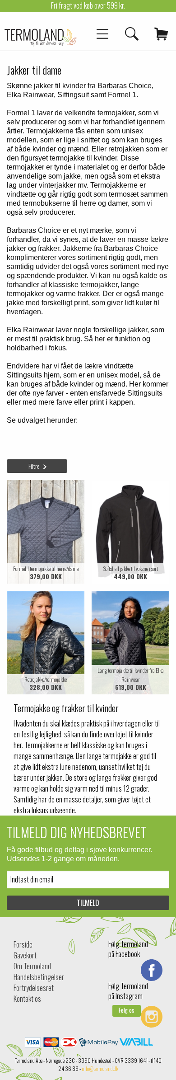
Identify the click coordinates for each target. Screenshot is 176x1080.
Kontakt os (27, 998)
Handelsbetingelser (39, 977)
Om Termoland (32, 966)
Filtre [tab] (34, 466)
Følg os (126, 1010)
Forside (23, 944)
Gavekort (25, 955)
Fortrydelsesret (34, 987)
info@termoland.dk (100, 1068)
